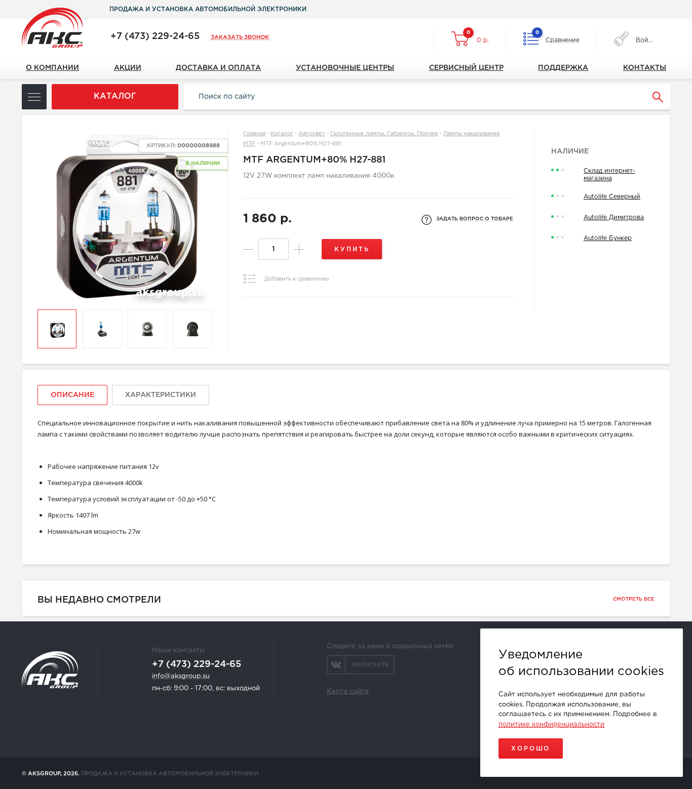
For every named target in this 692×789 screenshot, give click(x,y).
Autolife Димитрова (614, 217)
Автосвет (311, 133)
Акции (127, 68)
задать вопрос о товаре (474, 219)
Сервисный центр (466, 68)
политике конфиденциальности (551, 724)
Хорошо (530, 749)
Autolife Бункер (608, 238)
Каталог (282, 133)
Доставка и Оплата (218, 68)
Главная (254, 133)
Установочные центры (345, 68)
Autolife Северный (612, 197)
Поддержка (563, 68)
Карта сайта (348, 691)
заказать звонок (240, 37)
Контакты (644, 68)
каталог (115, 96)
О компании (52, 68)
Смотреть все (634, 599)
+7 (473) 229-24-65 (155, 36)
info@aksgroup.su (181, 676)
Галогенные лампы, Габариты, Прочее (384, 133)
